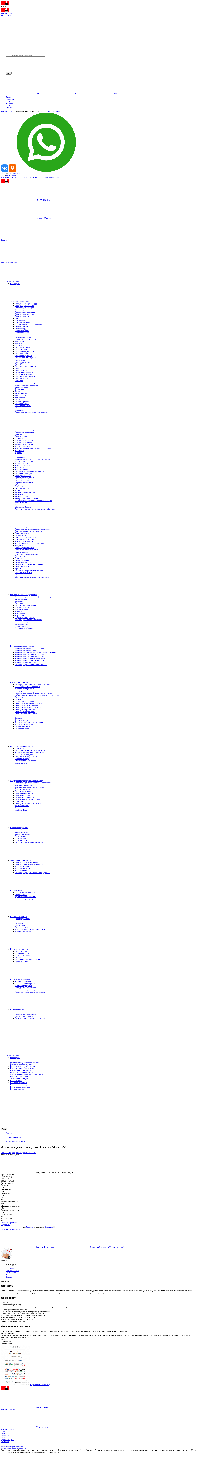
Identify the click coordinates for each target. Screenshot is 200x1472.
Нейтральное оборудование (21, 1070)
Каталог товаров (12, 282)
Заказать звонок (7, 15)
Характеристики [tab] (12, 1271)
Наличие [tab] (9, 1277)
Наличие (32, 1153)
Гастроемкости (16, 1081)
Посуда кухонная (17, 1089)
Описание (5, 1153)
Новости (39, 177)
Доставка (26, 177)
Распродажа (12, 177)
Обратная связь (42, 1427)
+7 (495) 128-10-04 (8, 13)
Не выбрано (15, 173)
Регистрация (11, 175)
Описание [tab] (10, 1269)
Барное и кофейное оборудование (23, 1066)
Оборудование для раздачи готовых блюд (26, 1074)
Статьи (33, 177)
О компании (47, 177)
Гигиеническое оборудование (21, 1072)
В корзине (49, 1227)
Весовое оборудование (19, 1076)
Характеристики (15, 1153)
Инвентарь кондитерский (20, 1087)
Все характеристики (9, 1223)
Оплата (20, 177)
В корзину (29, 1227)
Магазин (4, 177)
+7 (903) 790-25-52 (43, 218)
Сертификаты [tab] (11, 1273)
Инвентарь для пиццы (19, 1085)
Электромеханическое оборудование (24, 1062)
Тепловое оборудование (19, 1060)
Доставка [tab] (9, 1275)
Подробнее (5, 1225)
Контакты (56, 177)
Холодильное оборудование (21, 1064)
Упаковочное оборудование (21, 1079)
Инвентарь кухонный (18, 1083)
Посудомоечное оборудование (22, 1068)
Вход (38, 93)
